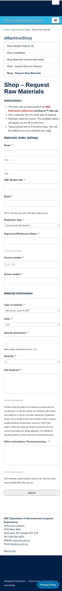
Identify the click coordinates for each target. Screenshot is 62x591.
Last (6, 174)
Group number (13, 274)
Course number (14, 257)
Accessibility (9, 585)
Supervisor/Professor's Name (21, 233)
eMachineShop (17, 30)
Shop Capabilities (16, 52)
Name (8, 145)
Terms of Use (34, 581)
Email (8, 196)
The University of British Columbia (23, 6)
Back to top (10, 551)
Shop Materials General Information (25, 59)
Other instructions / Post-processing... (27, 441)
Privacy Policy (48, 584)
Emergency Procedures (14, 581)
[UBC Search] (55, 4)
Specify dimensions (16, 332)
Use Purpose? (13, 370)
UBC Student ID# (14, 179)
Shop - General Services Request (24, 66)
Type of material (14, 304)
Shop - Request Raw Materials (24, 73)
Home (7, 30)
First (6, 160)
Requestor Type (14, 219)
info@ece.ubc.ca (19, 544)
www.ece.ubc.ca (21, 540)
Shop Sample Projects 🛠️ (20, 46)
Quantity (10, 356)
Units (8, 319)
